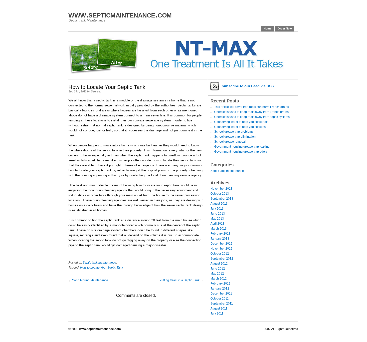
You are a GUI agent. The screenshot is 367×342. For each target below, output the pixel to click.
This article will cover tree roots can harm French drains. (252, 107)
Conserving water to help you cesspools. (241, 122)
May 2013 (217, 218)
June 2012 (217, 268)
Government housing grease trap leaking (242, 146)
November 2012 (221, 248)
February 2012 (220, 283)
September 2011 (221, 303)
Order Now (285, 28)
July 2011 (216, 313)
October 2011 (219, 298)
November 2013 (221, 188)
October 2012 (219, 253)
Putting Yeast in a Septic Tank (179, 280)
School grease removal (230, 141)
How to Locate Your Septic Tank (101, 267)
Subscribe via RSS (248, 86)
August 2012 (219, 263)
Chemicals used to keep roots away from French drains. (251, 112)
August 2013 (219, 203)
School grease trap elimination (235, 136)
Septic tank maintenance (99, 262)
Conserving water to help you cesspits (240, 127)
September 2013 (221, 198)
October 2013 (219, 193)
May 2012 (217, 273)
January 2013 (219, 238)
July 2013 (217, 208)
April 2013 (217, 223)
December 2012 (221, 243)
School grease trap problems (233, 131)
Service (95, 91)
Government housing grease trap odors (240, 151)
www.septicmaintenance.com (120, 14)
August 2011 (218, 308)
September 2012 (221, 258)
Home (267, 28)
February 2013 (220, 233)
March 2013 (218, 228)
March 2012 (218, 278)
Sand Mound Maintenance (90, 280)
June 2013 (217, 213)
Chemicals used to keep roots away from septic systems (252, 117)
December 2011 (221, 293)
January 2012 (219, 288)
